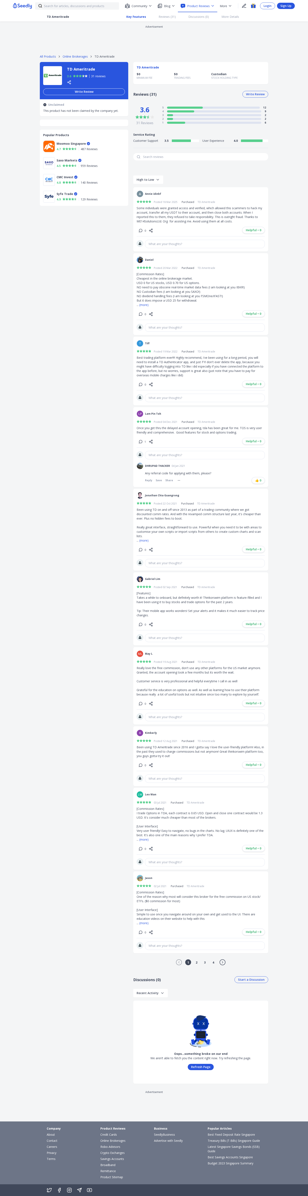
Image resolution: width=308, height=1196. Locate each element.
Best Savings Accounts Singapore (230, 1157)
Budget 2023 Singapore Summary (230, 1163)
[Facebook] (59, 1190)
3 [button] (205, 962)
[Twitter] (49, 1190)
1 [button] (188, 962)
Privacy (51, 1153)
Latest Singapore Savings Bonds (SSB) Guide (234, 1149)
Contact (52, 1141)
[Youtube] (89, 1190)
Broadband (107, 1165)
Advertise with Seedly (168, 1141)
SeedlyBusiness (164, 1135)
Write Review (84, 92)
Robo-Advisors (110, 1147)
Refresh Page (200, 1067)
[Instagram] (69, 1190)
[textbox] (205, 244)
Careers (52, 1147)
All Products (48, 56)
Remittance (108, 1171)
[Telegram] (79, 1190)
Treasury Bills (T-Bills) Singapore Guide (234, 1141)
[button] (179, 962)
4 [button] (213, 962)
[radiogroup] (80, 76)
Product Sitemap (111, 1177)
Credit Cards (108, 1135)
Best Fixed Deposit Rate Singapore (231, 1135)
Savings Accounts (112, 1159)
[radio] (74, 76)
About (51, 1135)
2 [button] (196, 962)
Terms (51, 1159)
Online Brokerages (75, 56)
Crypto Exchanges (112, 1153)
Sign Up (285, 6)
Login (268, 6)
